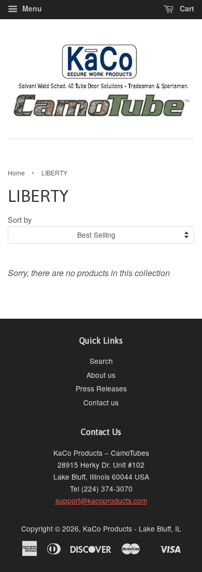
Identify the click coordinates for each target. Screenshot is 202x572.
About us (101, 375)
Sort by (20, 219)
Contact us (101, 402)
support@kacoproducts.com (101, 500)
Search (101, 361)
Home (16, 172)
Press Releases (101, 388)
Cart (186, 8)
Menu (31, 8)
